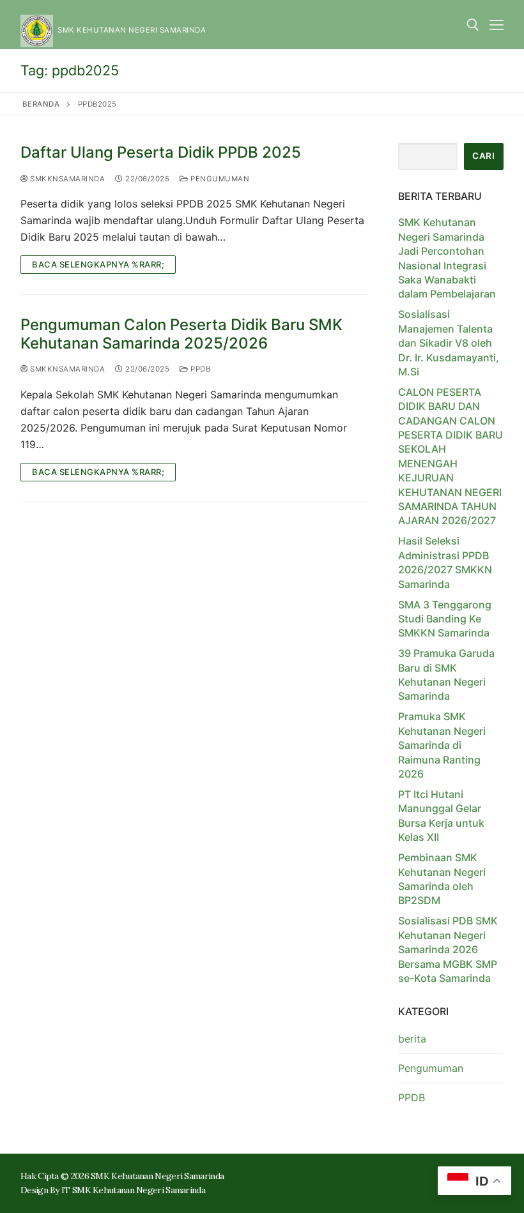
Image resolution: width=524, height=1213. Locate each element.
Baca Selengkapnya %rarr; (98, 264)
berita (412, 1038)
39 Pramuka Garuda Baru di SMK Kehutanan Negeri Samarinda (446, 674)
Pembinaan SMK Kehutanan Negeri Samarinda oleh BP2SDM (442, 879)
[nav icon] (496, 24)
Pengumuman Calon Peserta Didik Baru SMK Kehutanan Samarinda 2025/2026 (181, 333)
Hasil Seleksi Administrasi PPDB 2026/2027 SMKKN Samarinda (445, 562)
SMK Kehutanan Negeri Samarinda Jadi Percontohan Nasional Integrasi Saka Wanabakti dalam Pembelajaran (447, 258)
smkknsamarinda (66, 178)
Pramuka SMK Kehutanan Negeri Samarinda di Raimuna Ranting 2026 (442, 745)
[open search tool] (472, 25)
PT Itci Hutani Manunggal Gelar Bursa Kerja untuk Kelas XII (441, 815)
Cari (483, 156)
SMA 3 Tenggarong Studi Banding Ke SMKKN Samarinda (444, 619)
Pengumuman (219, 178)
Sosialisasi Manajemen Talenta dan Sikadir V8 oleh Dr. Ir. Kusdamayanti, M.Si (448, 343)
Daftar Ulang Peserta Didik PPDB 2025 (160, 152)
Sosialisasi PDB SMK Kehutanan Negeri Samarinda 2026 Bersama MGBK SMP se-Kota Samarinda (448, 949)
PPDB (199, 369)
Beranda (41, 104)
